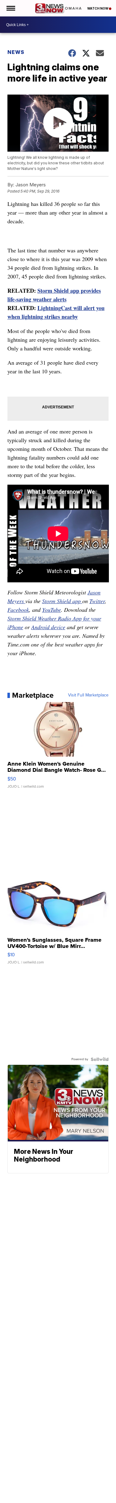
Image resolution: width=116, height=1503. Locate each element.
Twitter (97, 601)
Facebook (18, 609)
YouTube (51, 609)
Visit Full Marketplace (88, 695)
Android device (48, 627)
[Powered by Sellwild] (100, 1059)
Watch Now (98, 8)
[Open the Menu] (10, 8)
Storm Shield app (62, 601)
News (15, 52)
